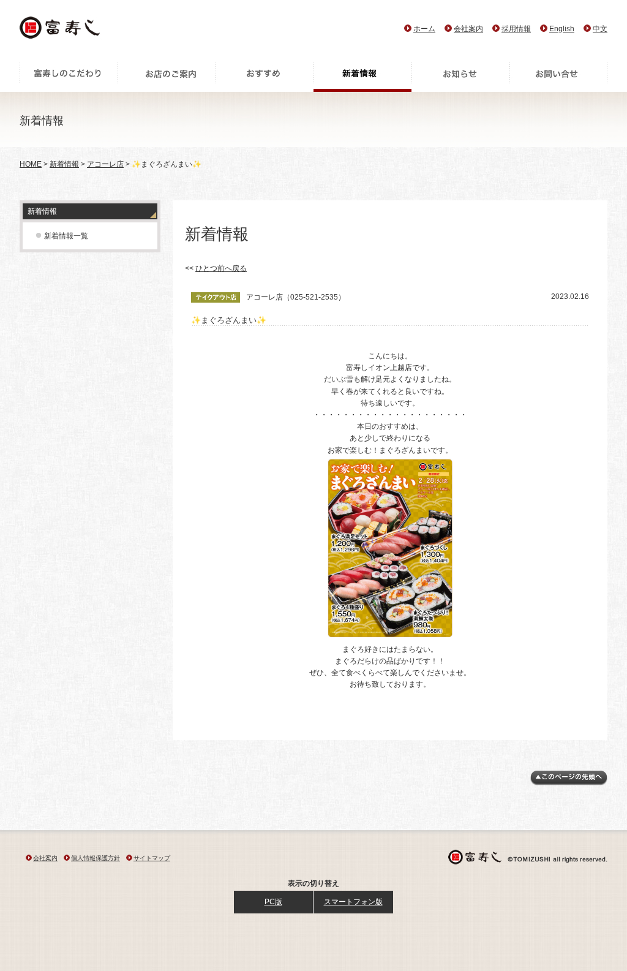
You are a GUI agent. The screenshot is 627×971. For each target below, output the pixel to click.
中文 (600, 29)
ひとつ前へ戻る (221, 268)
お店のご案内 (167, 76)
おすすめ (265, 76)
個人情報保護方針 (95, 858)
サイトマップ (151, 858)
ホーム (424, 29)
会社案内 (468, 29)
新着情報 (362, 76)
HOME (31, 164)
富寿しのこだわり (69, 76)
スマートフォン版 (353, 901)
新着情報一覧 (66, 236)
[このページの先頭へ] (568, 783)
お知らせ (460, 76)
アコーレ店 (105, 164)
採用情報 (516, 29)
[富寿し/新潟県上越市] (61, 31)
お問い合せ (558, 76)
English (561, 29)
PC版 (273, 901)
